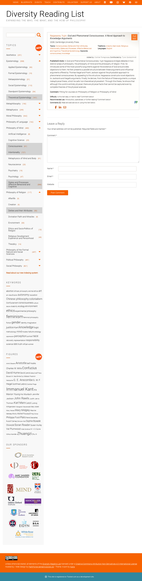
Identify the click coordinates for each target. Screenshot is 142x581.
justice (10, 327)
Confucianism (12, 303)
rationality (10, 340)
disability (14, 306)
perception (20, 336)
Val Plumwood (13, 429)
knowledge (66, 53)
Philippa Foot (13, 417)
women (31, 344)
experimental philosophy (25, 311)
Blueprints (26, 2)
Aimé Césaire (10, 363)
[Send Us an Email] (136, 2)
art (40, 291)
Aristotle (21, 363)
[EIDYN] (24, 528)
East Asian (117, 46)
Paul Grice (34, 414)
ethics (10, 311)
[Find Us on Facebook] (130, 2)
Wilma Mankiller (11, 434)
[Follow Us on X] (118, 2)
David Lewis (25, 373)
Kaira (72, 567)
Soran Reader (22, 424)
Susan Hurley (36, 425)
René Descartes (32, 418)
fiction (8, 323)
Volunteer (72, 2)
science (9, 344)
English (109, 48)
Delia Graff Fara (36, 373)
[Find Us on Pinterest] (111, 2)
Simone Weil (21, 421)
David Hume (13, 372)
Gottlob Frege (31, 384)
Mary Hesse (10, 410)
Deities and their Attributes (78, 46)
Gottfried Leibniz (20, 384)
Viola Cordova (25, 429)
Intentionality (55, 48)
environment (31, 306)
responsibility (33, 340)
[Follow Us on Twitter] (124, 2)
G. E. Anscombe (23, 380)
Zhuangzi (24, 433)
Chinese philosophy (17, 298)
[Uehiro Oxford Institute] (14, 506)
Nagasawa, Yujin (58, 35)
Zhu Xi (34, 434)
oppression (10, 336)
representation (19, 340)
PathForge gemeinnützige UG (41, 567)
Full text (134, 37)
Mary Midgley (22, 410)
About (98, 2)
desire (8, 306)
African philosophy (21, 291)
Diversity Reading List (45, 14)
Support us (86, 2)
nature (31, 332)
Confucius (29, 368)
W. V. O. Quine (35, 429)
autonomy (23, 294)
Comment (52, 135)
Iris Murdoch (26, 394)
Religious (124, 46)
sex (15, 343)
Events (38, 2)
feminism (14, 316)
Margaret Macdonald (23, 407)
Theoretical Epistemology (70, 51)
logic (36, 327)
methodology (11, 332)
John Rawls (21, 398)
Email (50, 176)
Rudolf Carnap (11, 421)
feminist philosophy (31, 317)
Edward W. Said (11, 376)
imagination (31, 323)
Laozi (28, 403)
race (35, 336)
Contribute (59, 2)
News (15, 2)
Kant (16, 327)
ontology (37, 332)
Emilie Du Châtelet (23, 376)
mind (19, 331)
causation (33, 295)
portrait (29, 336)
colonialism (35, 298)
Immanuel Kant (19, 389)
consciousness (55, 53)
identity (24, 323)
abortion (10, 291)
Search (39, 35)
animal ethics (33, 291)
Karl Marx (20, 402)
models (25, 332)
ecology (21, 306)
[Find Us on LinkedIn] (105, 2)
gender (16, 322)
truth (20, 344)
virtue (25, 344)
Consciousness (61, 46)
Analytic (109, 46)
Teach (47, 2)
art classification (11, 295)
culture (36, 303)
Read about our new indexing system (22, 273)
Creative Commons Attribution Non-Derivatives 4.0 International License (106, 564)
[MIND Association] (24, 494)
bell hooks (31, 363)
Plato (23, 417)
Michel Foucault (24, 414)
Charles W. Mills (14, 368)
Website (50, 184)
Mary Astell (35, 407)
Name (50, 168)
